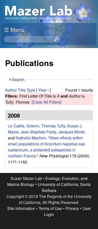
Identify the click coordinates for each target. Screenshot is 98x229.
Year (42, 90)
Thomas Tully (53, 126)
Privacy (72, 208)
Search (18, 79)
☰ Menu (14, 30)
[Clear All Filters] (46, 102)
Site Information (21, 208)
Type (31, 90)
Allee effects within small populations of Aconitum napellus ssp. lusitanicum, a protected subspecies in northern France (47, 147)
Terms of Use (50, 208)
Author (11, 90)
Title (22, 90)
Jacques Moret (71, 132)
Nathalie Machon (31, 138)
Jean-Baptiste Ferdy (38, 132)
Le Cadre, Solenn (23, 126)
